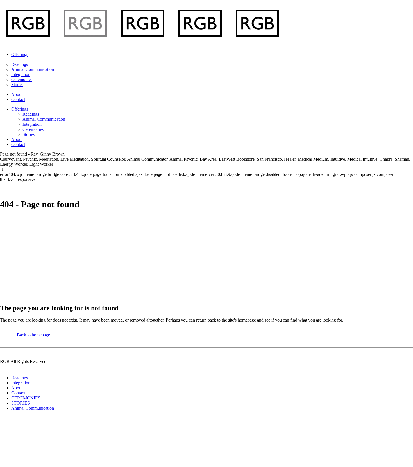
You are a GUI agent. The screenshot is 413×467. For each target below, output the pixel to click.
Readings (19, 377)
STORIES (20, 403)
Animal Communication (32, 408)
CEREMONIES (25, 398)
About (16, 387)
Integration (20, 382)
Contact (18, 392)
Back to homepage (33, 335)
